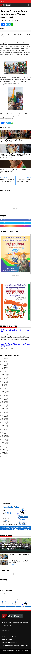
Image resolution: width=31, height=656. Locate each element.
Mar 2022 (4, 433)
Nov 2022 (4, 422)
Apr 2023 (4, 415)
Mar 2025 (4, 382)
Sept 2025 (4, 374)
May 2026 (4, 363)
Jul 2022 (3, 428)
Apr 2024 (4, 398)
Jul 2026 (3, 360)
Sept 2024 (4, 391)
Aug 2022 (4, 426)
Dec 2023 (4, 404)
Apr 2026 (4, 364)
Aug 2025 (4, 375)
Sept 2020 (4, 449)
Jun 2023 (4, 412)
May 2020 (4, 455)
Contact (21, 652)
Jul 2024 (3, 394)
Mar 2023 (4, 416)
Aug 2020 (4, 450)
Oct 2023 (4, 406)
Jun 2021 (4, 445)
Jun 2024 (4, 395)
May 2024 (4, 396)
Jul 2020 (3, 452)
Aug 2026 (4, 358)
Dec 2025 (4, 370)
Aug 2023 (4, 409)
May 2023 (4, 413)
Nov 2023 (4, 405)
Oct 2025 (4, 372)
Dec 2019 (4, 456)
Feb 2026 (4, 367)
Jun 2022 (4, 429)
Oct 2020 (4, 447)
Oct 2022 (4, 423)
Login (9, 652)
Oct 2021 (4, 440)
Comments (4, 595)
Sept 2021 (4, 442)
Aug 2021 (4, 443)
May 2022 (4, 430)
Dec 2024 (4, 387)
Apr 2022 (4, 432)
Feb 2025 (4, 384)
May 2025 (4, 380)
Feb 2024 (4, 401)
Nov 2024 (4, 388)
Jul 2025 (3, 377)
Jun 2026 (4, 361)
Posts (3, 593)
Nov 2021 (4, 439)
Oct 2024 (4, 389)
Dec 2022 (4, 421)
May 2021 (4, 446)
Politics (18, 20)
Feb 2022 (4, 435)
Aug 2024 (4, 392)
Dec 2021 (4, 438)
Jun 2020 (4, 453)
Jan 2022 (4, 436)
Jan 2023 (4, 419)
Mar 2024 (4, 399)
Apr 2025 (4, 381)
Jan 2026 (4, 368)
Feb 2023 (4, 418)
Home (13, 652)
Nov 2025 (4, 371)
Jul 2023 (3, 411)
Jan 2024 (4, 402)
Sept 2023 (4, 408)
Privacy (17, 652)
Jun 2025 (4, 378)
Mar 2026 (4, 365)
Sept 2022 (4, 425)
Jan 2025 (4, 385)
